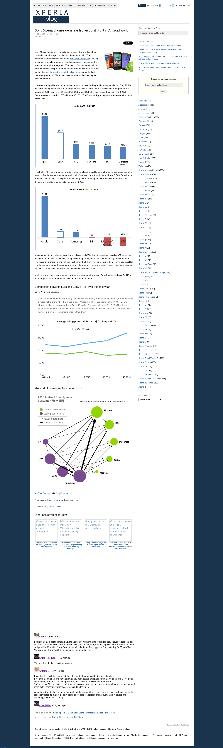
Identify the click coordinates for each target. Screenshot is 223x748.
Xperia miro (144, 276)
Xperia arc (143, 199)
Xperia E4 (143, 231)
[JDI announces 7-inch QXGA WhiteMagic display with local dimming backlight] (71, 530)
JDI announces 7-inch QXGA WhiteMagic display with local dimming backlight (71, 546)
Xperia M (142, 256)
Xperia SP (143, 317)
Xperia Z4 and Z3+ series (150, 379)
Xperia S (142, 309)
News (38, 37)
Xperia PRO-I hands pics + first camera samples (160, 46)
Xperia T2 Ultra (145, 325)
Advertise (185, 724)
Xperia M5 (143, 268)
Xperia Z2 (143, 370)
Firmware (99, 6)
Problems (143, 142)
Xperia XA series (146, 350)
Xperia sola (143, 313)
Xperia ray (143, 305)
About (169, 724)
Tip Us (141, 5)
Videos (142, 162)
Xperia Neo (143, 280)
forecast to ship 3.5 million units (65, 72)
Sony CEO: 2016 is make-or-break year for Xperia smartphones (46, 545)
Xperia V (142, 342)
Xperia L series (145, 252)
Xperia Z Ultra (145, 362)
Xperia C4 (143, 211)
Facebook (153, 5)
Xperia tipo (143, 334)
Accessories (144, 105)
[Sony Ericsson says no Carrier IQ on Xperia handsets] (95, 530)
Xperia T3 (143, 329)
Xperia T (142, 321)
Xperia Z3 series (146, 374)
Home (37, 6)
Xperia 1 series (145, 174)
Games (142, 125)
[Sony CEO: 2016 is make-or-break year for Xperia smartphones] (46, 530)
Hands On (143, 129)
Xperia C (142, 203)
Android (142, 109)
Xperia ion (143, 244)
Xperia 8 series (145, 187)
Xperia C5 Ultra (145, 215)
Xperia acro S (144, 190)
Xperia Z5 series (146, 383)
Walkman (143, 166)
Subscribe (182, 5)
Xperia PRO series (147, 297)
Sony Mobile (49, 507)
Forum (112, 6)
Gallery (48, 6)
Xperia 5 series (145, 182)
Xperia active (144, 195)
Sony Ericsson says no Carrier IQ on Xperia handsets (96, 545)
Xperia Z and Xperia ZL (149, 358)
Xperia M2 (143, 260)
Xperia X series (145, 346)
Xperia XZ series (146, 354)
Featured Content (146, 117)
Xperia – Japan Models (149, 170)
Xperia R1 (143, 301)
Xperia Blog (107, 15)
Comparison (84, 6)
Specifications (65, 6)
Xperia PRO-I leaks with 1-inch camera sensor (159, 63)
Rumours (142, 150)
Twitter (167, 5)
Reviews (142, 146)
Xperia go (143, 240)
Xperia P (142, 285)
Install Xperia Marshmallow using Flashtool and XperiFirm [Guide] (84, 713)
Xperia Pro (143, 293)
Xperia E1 (143, 223)
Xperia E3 (143, 227)
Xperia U (142, 338)
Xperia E (142, 219)
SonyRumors (62, 493)
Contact (176, 724)
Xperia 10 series (146, 178)
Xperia (58, 507)
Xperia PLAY (144, 289)
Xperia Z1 (143, 366)
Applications (144, 113)
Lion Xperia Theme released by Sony (65, 717)
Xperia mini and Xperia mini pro (152, 272)
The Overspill (44, 493)
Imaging (142, 133)
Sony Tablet (144, 154)
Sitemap (3, 747)
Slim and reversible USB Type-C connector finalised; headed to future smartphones (120, 546)
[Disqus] (85, 590)
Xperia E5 (143, 235)
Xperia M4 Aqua (145, 264)
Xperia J (142, 248)
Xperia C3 (143, 207)
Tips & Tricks (144, 158)
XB (38, 34)
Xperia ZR (143, 387)
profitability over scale (80, 58)
